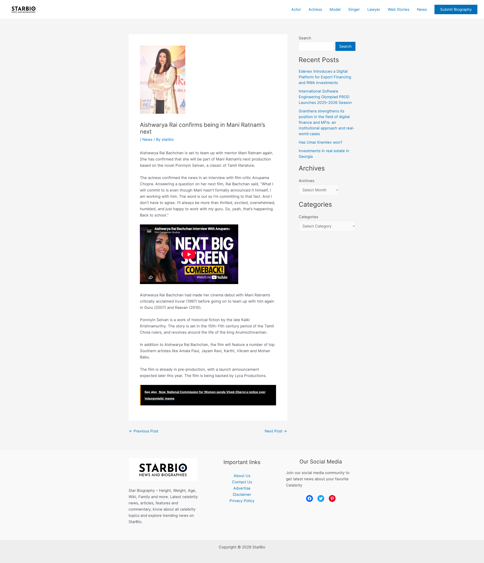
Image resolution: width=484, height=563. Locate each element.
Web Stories (398, 9)
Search (305, 38)
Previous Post (143, 431)
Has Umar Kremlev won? (320, 142)
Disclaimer (242, 494)
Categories (308, 217)
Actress (315, 9)
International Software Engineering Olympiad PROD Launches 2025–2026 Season (325, 97)
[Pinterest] (332, 498)
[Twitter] (320, 498)
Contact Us (242, 482)
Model (335, 9)
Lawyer (373, 9)
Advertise (242, 488)
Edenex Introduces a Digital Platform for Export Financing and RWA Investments (325, 77)
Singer (354, 9)
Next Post (276, 431)
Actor (296, 9)
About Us (242, 475)
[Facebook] (309, 498)
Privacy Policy (242, 500)
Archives (306, 180)
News (422, 9)
